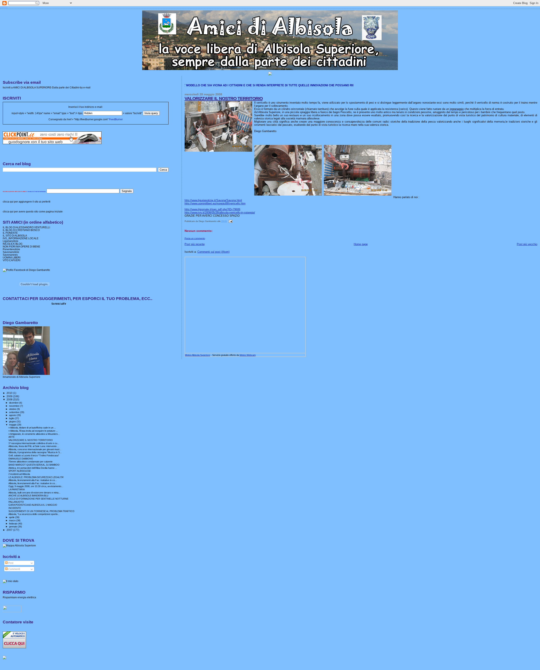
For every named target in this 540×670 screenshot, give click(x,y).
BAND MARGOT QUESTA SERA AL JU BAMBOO (33, 464)
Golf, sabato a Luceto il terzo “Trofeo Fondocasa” (33, 455)
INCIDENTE (14, 508)
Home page (361, 244)
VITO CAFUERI (11, 260)
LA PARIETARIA (16, 489)
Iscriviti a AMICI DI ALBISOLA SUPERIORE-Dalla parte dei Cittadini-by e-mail (46, 87)
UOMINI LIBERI (11, 257)
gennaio (13, 526)
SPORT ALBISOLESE (19, 471)
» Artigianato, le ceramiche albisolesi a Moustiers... (34, 434)
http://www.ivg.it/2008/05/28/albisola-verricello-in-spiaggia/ (220, 212)
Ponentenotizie (11, 249)
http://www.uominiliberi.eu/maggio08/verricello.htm (215, 203)
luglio (12, 418)
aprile (12, 517)
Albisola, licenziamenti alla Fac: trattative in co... (32, 480)
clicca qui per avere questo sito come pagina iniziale (33, 211)
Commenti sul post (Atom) (213, 251)
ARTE (11, 437)
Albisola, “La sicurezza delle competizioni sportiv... (33, 514)
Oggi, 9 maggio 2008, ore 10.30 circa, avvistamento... (35, 486)
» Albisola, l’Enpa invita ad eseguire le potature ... (33, 431)
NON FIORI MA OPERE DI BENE (21, 246)
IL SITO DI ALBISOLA (15, 235)
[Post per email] (230, 221)
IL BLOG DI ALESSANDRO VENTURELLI (26, 227)
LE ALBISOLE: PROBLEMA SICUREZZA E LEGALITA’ (35, 477)
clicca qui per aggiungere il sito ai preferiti (26, 201)
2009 (10, 396)
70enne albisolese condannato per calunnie (30, 461)
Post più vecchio (527, 244)
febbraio (13, 523)
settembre (14, 412)
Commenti (14, 569)
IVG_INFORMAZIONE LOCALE (20, 238)
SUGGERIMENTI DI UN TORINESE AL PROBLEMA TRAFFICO (41, 511)
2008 (10, 399)
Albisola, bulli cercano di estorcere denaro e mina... (34, 492)
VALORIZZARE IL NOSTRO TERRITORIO (224, 98)
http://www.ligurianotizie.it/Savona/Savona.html (213, 200)
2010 (10, 393)
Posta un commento (195, 238)
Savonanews (10, 254)
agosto (13, 415)
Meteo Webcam (248, 355)
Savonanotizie (11, 252)
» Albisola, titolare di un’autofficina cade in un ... (32, 427)
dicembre (14, 402)
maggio (13, 424)
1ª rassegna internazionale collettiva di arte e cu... (33, 443)
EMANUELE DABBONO (20, 458)
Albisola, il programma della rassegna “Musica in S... (35, 452)
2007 (10, 529)
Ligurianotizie (10, 241)
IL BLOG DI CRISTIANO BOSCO (21, 230)
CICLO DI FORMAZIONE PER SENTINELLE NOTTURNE (38, 498)
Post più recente (195, 244)
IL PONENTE (10, 232)
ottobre (13, 409)
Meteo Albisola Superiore (197, 355)
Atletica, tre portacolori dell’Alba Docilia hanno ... (32, 468)
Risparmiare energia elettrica (19, 597)
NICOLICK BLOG (12, 243)
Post (10, 563)
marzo (12, 520)
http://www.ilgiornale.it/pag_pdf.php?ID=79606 (212, 209)
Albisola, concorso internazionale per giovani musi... (34, 449)
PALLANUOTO (16, 502)
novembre (14, 406)
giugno (12, 421)
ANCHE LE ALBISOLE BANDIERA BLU (28, 495)
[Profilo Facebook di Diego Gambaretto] (26, 270)
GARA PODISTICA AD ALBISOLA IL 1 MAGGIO (32, 505)
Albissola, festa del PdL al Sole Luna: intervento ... (33, 446)
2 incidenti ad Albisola (19, 474)
